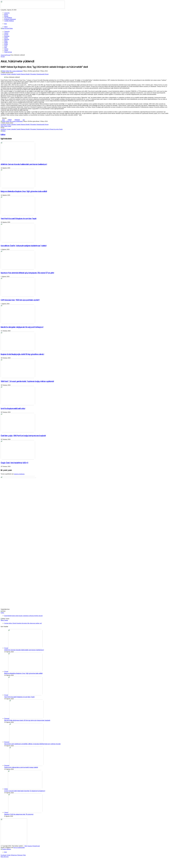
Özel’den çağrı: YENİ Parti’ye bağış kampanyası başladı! (23, 435)
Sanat (5, 45)
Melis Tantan (4, 620)
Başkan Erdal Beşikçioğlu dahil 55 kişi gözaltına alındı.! (22, 354)
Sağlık (6, 42)
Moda (5, 41)
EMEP (10, 119)
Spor (5, 47)
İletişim (6, 16)
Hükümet (17, 119)
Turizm (6, 49)
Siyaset (6, 34)
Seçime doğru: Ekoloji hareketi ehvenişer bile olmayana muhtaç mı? (23, 623)
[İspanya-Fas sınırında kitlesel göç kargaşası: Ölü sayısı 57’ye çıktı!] (18, 269)
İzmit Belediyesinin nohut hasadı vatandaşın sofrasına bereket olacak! (23, 615)
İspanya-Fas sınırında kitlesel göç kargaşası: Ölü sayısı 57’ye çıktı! (27, 273)
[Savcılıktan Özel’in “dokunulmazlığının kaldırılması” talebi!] (18, 242)
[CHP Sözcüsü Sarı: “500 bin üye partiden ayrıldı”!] (18, 296)
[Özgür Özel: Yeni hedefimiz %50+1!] (18, 459)
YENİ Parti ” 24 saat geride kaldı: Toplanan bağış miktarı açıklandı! (27, 381)
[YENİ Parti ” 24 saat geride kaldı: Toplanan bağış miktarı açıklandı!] (18, 377)
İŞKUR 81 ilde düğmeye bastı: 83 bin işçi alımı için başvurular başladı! (27, 720)
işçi (24, 119)
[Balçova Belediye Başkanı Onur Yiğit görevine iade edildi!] (18, 187)
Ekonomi (6, 36)
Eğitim (6, 37)
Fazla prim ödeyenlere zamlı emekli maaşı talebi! (21, 767)
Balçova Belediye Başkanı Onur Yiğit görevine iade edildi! (24, 191)
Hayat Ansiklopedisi (19, 847)
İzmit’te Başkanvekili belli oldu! (13, 408)
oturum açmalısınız (19, 474)
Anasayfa (7, 13)
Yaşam (6, 50)
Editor (7, 71)
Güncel (6, 33)
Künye (6, 14)
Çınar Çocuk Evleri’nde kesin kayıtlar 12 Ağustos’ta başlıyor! (24, 791)
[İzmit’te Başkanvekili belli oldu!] (18, 405)
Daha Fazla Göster (6, 126)
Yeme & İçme (8, 52)
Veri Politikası (8, 17)
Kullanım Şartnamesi (10, 19)
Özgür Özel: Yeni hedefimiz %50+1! (14, 463)
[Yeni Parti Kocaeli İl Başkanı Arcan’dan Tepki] (18, 215)
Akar (3, 119)
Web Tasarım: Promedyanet (32, 846)
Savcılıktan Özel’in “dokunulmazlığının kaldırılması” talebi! (24, 246)
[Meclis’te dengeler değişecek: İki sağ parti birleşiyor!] (18, 323)
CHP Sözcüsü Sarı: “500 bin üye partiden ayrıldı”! (20, 300)
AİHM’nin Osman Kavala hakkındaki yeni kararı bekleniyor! (24, 164)
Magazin (6, 39)
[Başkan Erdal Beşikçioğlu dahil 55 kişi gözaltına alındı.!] (18, 350)
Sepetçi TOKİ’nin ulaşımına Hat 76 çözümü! (18, 814)
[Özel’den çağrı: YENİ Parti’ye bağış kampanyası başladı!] (18, 432)
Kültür (6, 44)
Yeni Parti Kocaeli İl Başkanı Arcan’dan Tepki (18, 218)
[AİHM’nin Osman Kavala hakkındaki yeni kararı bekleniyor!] (18, 160)
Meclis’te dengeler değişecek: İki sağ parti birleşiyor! (22, 327)
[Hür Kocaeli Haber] (7, 28)
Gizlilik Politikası (9, 20)
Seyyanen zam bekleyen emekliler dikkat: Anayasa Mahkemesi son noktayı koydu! (32, 744)
